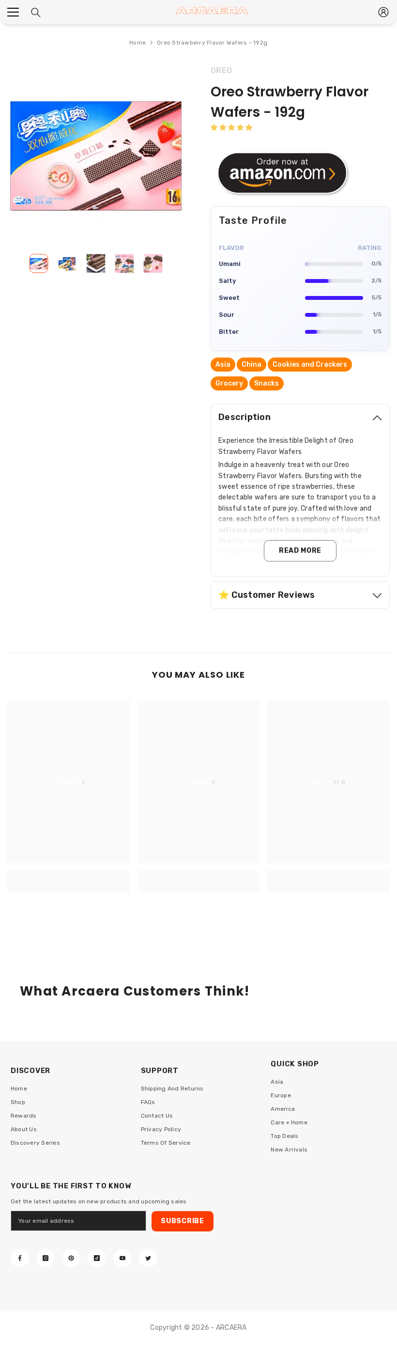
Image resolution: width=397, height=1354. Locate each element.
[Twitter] (148, 1258)
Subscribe (182, 1221)
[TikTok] (97, 1258)
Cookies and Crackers (310, 364)
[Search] (36, 12)
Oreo (221, 70)
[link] (68, 887)
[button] (231, 128)
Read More (300, 550)
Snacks (266, 383)
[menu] (13, 12)
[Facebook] (20, 1258)
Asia (222, 364)
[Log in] (383, 12)
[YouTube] (122, 1258)
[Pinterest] (71, 1258)
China (251, 364)
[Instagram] (45, 1258)
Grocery (229, 383)
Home (137, 42)
